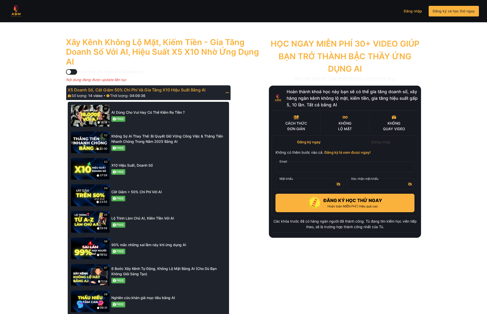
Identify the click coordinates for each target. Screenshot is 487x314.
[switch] (71, 72)
